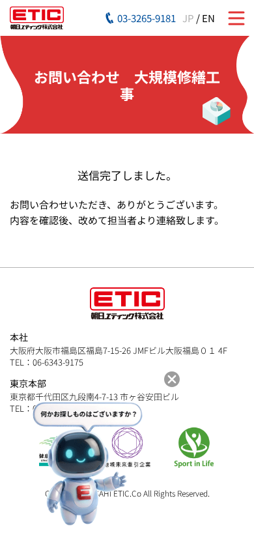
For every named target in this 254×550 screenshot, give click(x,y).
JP (188, 18)
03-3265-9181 (146, 18)
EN (208, 18)
